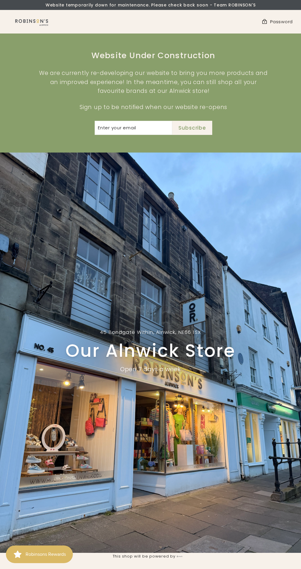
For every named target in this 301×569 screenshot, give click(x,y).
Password (281, 22)
